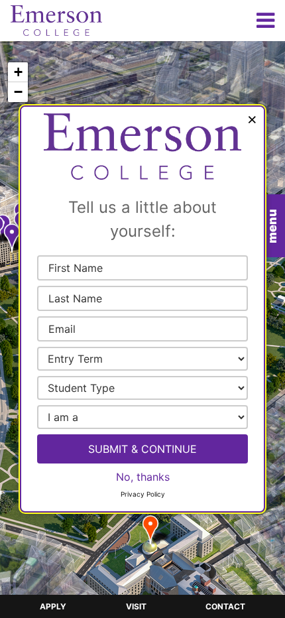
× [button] (252, 118)
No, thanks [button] (143, 476)
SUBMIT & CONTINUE (142, 449)
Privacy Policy (143, 494)
